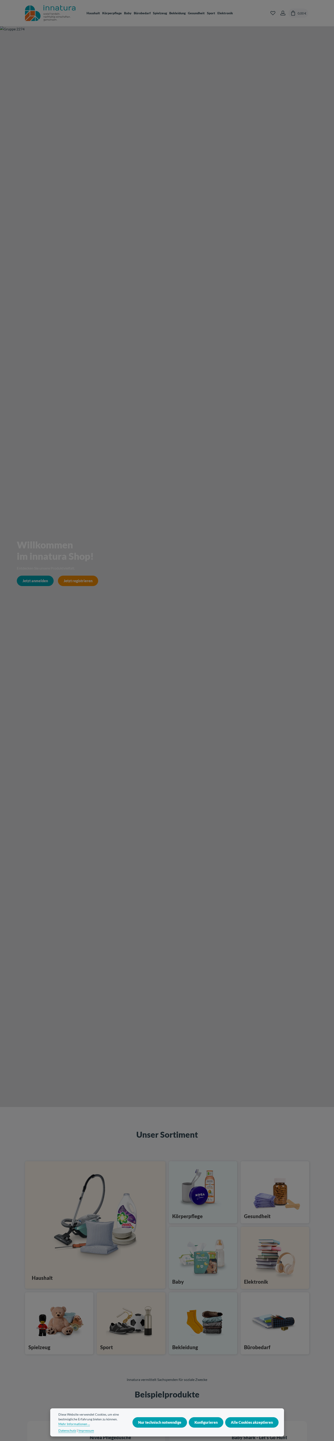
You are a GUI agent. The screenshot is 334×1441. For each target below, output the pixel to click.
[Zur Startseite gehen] (50, 13)
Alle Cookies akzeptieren (252, 1422)
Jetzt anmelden (35, 581)
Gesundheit (257, 1216)
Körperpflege (187, 1216)
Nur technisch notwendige (159, 1422)
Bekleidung (185, 1347)
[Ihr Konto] (282, 13)
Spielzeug (39, 1347)
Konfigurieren (206, 1422)
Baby (178, 1282)
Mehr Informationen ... (74, 1424)
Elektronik (256, 1282)
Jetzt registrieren (78, 581)
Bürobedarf (257, 1347)
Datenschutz (67, 1430)
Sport (106, 1347)
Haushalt (42, 1278)
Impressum (86, 1430)
